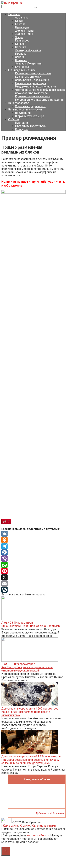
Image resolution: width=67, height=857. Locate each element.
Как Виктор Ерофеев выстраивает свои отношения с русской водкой (27, 669)
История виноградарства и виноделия (39, 99)
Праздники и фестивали (30, 126)
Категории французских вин (33, 73)
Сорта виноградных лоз (30, 106)
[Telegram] (33, 546)
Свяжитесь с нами (44, 825)
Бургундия (22, 27)
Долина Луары (24, 30)
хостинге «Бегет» (37, 835)
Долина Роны (24, 34)
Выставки (21, 122)
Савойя (19, 57)
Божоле (20, 24)
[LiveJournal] (33, 590)
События (13, 119)
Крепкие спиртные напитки (32, 96)
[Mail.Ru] (33, 552)
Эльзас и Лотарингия (28, 63)
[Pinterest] (33, 571)
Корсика (20, 47)
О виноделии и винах (21, 70)
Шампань (21, 60)
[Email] (33, 583)
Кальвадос (22, 40)
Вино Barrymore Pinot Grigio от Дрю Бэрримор (30, 626)
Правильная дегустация (30, 83)
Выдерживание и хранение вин (35, 86)
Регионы (14, 14)
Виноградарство (18, 103)
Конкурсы (21, 129)
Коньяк (20, 43)
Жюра (19, 37)
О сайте (25, 825)
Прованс (20, 53)
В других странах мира (29, 116)
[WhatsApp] (33, 565)
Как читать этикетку (28, 76)
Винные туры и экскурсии (25, 109)
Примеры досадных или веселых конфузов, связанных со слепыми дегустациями (30, 761)
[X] (33, 577)
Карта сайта (10, 825)
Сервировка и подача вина (32, 80)
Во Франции (23, 112)
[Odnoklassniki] (33, 540)
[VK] (33, 534)
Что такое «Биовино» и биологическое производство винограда (40, 91)
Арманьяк (21, 17)
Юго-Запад (22, 66)
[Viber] (33, 558)
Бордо (19, 20)
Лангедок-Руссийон (28, 50)
